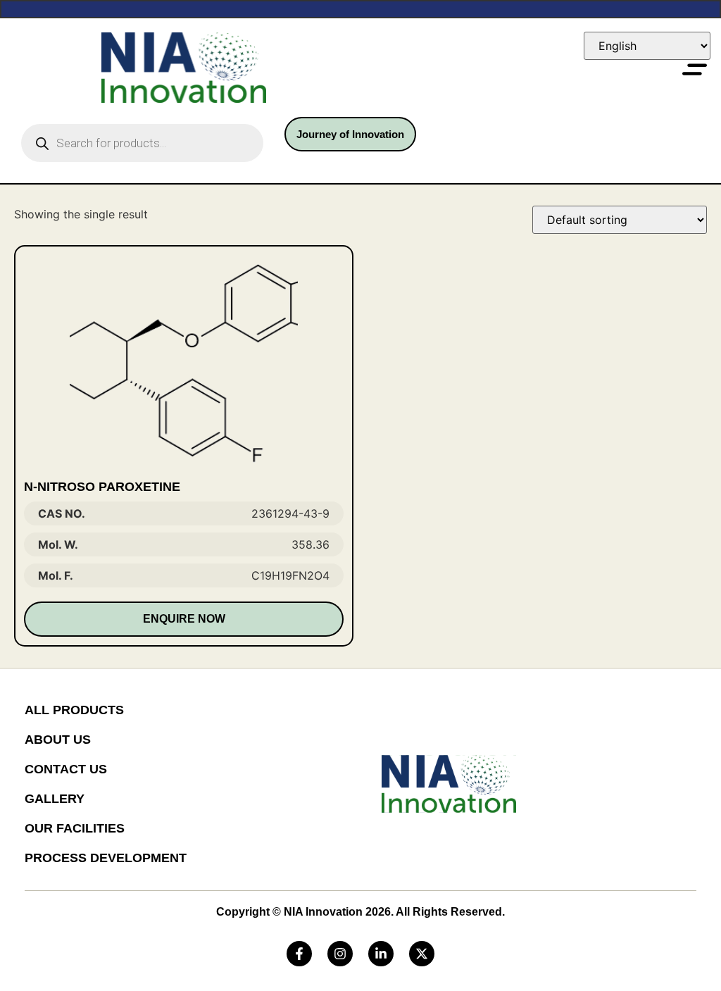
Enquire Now (184, 619)
